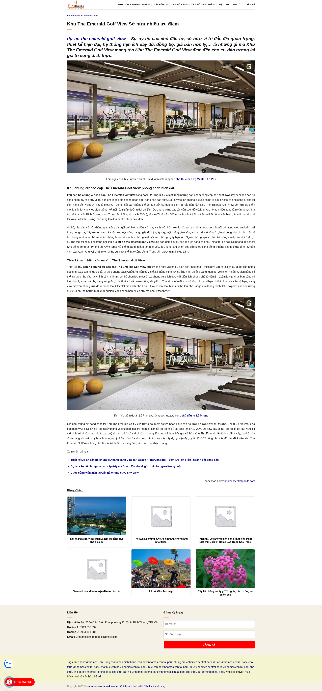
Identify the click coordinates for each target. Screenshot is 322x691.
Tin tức (237, 4)
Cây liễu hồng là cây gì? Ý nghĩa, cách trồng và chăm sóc (225, 593)
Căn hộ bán (179, 4)
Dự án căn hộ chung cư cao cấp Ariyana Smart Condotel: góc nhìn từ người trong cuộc (126, 466)
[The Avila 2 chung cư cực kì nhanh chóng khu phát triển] (160, 516)
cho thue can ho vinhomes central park (135, 671)
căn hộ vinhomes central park (155, 662)
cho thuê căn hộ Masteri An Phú (196, 179)
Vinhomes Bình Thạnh (79, 15)
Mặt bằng (160, 4)
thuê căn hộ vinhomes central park (168, 667)
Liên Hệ (250, 4)
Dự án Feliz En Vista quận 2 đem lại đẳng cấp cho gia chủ (96, 540)
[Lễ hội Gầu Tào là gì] (160, 568)
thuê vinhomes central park (206, 667)
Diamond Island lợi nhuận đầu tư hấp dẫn (96, 591)
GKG (98, 676)
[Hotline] (9, 682)
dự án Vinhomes (207, 671)
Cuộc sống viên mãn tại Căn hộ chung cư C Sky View (105, 472)
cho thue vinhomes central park (92, 671)
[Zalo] (8, 663)
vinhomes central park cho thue (177, 671)
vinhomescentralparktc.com (238, 481)
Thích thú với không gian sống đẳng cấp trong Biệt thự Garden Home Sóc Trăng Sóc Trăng (225, 540)
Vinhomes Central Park (132, 4)
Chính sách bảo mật (131, 686)
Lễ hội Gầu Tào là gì (161, 591)
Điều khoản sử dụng (154, 686)
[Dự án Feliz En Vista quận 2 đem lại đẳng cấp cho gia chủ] (96, 516)
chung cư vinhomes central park (193, 662)
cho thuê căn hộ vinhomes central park (123, 667)
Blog (95, 15)
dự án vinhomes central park (230, 662)
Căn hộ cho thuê (202, 4)
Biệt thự (224, 4)
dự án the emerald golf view (96, 38)
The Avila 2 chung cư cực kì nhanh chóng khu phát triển (161, 540)
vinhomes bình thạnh (123, 662)
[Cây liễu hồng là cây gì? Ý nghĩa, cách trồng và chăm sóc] (225, 568)
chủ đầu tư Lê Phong (194, 415)
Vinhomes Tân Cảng (97, 662)
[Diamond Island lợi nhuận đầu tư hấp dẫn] (96, 568)
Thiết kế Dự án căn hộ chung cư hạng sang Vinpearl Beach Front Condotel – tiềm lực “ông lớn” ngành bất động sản (145, 459)
